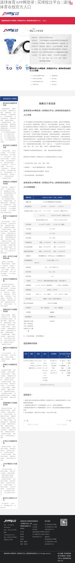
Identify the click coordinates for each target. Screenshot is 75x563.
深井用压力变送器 (6, 446)
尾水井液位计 (5, 164)
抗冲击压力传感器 (6, 454)
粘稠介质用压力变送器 (7, 475)
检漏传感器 (8, 112)
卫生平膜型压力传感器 (10, 465)
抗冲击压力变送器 (8, 452)
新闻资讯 (35, 521)
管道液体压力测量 (6, 370)
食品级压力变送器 (6, 479)
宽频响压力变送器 (8, 342)
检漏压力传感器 (9, 120)
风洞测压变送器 (9, 332)
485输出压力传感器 (7, 241)
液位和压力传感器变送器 (10, 146)
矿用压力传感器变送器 (10, 442)
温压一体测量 (5, 269)
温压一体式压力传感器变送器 (10, 257)
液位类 (22, 534)
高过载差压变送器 (6, 122)
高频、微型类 (23, 541)
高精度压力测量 (8, 201)
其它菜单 (47, 521)
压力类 (22, 532)
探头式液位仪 (7, 156)
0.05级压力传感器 (8, 195)
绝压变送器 (4, 187)
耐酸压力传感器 (8, 420)
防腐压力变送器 (9, 426)
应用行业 (47, 532)
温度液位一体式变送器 (7, 262)
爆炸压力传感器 (6, 315)
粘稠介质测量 (11, 473)
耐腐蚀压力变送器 (10, 431)
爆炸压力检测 (11, 324)
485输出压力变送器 (10, 239)
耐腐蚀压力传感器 (6, 433)
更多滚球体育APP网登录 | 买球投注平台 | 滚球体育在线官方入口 (39, 534)
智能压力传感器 (8, 247)
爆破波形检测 (7, 322)
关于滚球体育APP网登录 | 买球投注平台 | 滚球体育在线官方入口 (51, 527)
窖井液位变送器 (8, 172)
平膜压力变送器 (8, 485)
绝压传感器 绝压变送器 (8, 284)
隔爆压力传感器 (32, 424)
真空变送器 (7, 294)
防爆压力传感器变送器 (46, 37)
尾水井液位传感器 (8, 162)
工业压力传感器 (61, 424)
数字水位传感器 (6, 221)
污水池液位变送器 (8, 176)
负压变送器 (8, 296)
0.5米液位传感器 (6, 151)
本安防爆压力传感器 (7, 393)
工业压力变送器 (10, 385)
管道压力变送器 (6, 374)
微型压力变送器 (6, 359)
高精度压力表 (7, 204)
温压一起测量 (11, 267)
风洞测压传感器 (6, 334)
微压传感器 (46, 20)
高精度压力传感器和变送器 (10, 182)
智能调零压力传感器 (9, 227)
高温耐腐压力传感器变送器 (10, 404)
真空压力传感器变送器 (10, 280)
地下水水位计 (9, 166)
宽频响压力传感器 (6, 344)
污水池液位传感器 (6, 178)
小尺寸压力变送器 (6, 353)
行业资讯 (35, 527)
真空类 (22, 536)
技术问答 (35, 529)
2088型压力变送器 (8, 379)
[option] (10, 68)
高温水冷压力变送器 (7, 408)
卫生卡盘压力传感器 (7, 469)
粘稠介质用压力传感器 (7, 477)
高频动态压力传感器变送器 (10, 310)
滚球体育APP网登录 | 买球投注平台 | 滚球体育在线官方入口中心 (26, 524)
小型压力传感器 (9, 357)
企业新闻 (35, 524)
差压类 (22, 539)
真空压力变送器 (8, 304)
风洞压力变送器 (6, 326)
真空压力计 (7, 292)
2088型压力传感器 (6, 381)
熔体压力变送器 (6, 263)
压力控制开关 (5, 503)
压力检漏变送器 (8, 116)
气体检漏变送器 (6, 108)
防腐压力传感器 (6, 428)
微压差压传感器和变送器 (10, 104)
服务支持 (47, 536)
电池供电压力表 (8, 505)
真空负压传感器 (6, 286)
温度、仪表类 (23, 544)
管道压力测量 (11, 372)
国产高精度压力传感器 (7, 197)
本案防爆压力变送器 (9, 391)
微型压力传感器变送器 (10, 348)
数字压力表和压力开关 (10, 499)
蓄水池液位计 (5, 168)
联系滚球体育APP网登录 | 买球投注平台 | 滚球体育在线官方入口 (51, 541)
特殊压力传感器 (8, 414)
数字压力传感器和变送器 (10, 217)
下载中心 (47, 534)
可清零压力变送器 (6, 229)
